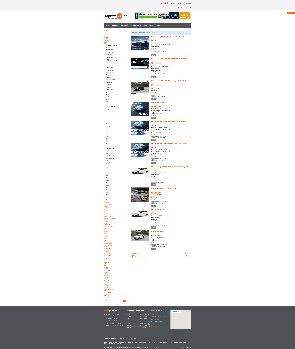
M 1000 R (108, 126)
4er (106, 74)
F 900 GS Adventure (110, 106)
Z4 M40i (107, 201)
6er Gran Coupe (109, 87)
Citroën (106, 209)
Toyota (106, 286)
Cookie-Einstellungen (130, 338)
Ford (106, 221)
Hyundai (107, 230)
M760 (107, 145)
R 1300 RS (108, 162)
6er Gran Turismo (110, 89)
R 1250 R (107, 153)
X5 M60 (107, 187)
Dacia (106, 213)
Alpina (106, 34)
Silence (106, 275)
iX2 (106, 123)
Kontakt (158, 25)
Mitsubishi (107, 260)
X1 (106, 170)
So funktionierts (136, 25)
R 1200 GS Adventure (111, 148)
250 (145, 256)
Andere (106, 37)
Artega (106, 40)
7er (106, 91)
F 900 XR (107, 109)
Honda (106, 228)
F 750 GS (107, 101)
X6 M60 (107, 194)
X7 (106, 196)
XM (106, 197)
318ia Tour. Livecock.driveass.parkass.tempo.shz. (115, 60)
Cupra (106, 211)
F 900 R (107, 108)
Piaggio (106, 269)
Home (107, 25)
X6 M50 (107, 192)
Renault (107, 272)
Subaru (106, 281)
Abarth (106, 30)
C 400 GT (107, 96)
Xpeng (106, 296)
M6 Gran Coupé (109, 143)
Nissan (106, 262)
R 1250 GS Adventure (111, 152)
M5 (106, 140)
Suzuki (106, 282)
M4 (106, 135)
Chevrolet (107, 208)
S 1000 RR (108, 169)
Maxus (106, 250)
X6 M (107, 191)
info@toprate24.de (155, 326)
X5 (106, 182)
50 (138, 256)
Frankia (106, 223)
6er (106, 86)
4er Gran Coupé (109, 77)
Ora (105, 265)
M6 (106, 142)
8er (106, 92)
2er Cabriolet (109, 54)
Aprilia (106, 39)
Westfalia (107, 294)
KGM (105, 240)
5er (106, 81)
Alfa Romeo (108, 32)
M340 (107, 133)
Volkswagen (108, 289)
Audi (105, 42)
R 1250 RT (108, 155)
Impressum (114, 338)
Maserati (107, 248)
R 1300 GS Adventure (111, 158)
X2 (106, 172)
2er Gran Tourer (110, 57)
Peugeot (107, 267)
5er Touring (108, 84)
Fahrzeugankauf (148, 25)
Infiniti (106, 233)
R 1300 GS (108, 157)
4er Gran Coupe (109, 76)
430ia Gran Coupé (110, 72)
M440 (107, 138)
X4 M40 (107, 180)
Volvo (106, 291)
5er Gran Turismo (110, 82)
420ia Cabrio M (109, 70)
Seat (105, 274)
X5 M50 (107, 185)
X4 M (107, 179)
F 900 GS (107, 104)
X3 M (107, 175)
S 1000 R (107, 167)
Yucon (106, 297)
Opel (105, 264)
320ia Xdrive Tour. (110, 64)
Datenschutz (121, 338)
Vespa (106, 287)
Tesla (106, 284)
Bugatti (106, 203)
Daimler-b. (107, 215)
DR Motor (107, 216)
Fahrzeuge (115, 25)
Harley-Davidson (109, 226)
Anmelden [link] (291, 12)
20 (135, 256)
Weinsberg (107, 292)
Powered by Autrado (186, 347)
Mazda (106, 252)
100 (142, 256)
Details (153, 55)
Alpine (106, 35)
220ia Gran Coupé (110, 49)
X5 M (107, 184)
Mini (105, 259)
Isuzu (106, 235)
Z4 (106, 199)
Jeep (105, 238)
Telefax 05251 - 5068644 (156, 324)
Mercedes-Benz (109, 255)
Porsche (107, 270)
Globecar (107, 225)
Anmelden (107, 338)
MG (105, 257)
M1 (106, 128)
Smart (106, 279)
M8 (106, 147)
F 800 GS (107, 103)
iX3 (106, 125)
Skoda (106, 277)
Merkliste (124, 25)
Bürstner (107, 204)
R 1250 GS (108, 150)
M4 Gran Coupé (109, 136)
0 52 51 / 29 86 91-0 (185, 7)
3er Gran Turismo (110, 67)
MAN (105, 247)
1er (106, 47)
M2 (106, 130)
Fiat (105, 220)
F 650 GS (107, 99)
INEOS (106, 231)
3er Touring (108, 69)
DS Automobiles (109, 218)
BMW (105, 44)
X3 (106, 174)
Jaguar (106, 237)
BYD (105, 206)
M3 (106, 131)
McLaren (107, 253)
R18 (106, 165)
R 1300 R (107, 160)
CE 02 (107, 98)
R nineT (107, 164)
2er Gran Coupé (109, 56)
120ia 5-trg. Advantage (111, 45)
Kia (105, 242)
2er (106, 51)
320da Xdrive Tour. (110, 62)
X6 (106, 189)
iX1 (106, 121)
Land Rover (108, 243)
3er (106, 65)
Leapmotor (108, 245)
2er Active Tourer (110, 52)
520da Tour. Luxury (110, 79)
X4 (106, 177)
